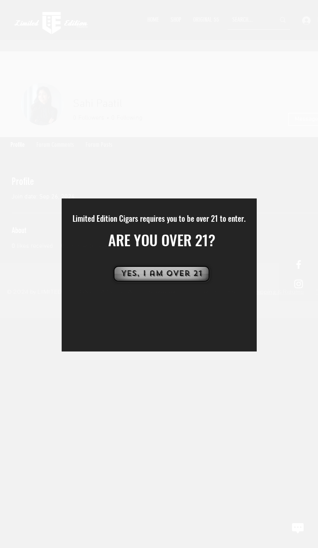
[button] (161, 274)
